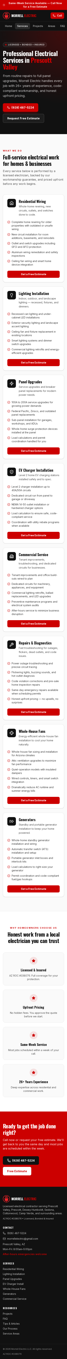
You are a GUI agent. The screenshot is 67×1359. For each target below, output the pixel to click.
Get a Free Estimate (33, 274)
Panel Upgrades (12, 1278)
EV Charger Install (13, 1283)
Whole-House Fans (14, 1288)
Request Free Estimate (23, 118)
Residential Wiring (13, 1268)
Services (22, 25)
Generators (9, 1293)
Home (8, 25)
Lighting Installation (14, 1273)
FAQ (62, 25)
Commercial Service (14, 1298)
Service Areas (11, 1333)
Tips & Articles (11, 1323)
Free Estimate (17, 1171)
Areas (51, 25)
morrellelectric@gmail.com (22, 1238)
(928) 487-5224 (22, 107)
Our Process (10, 1328)
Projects (38, 25)
